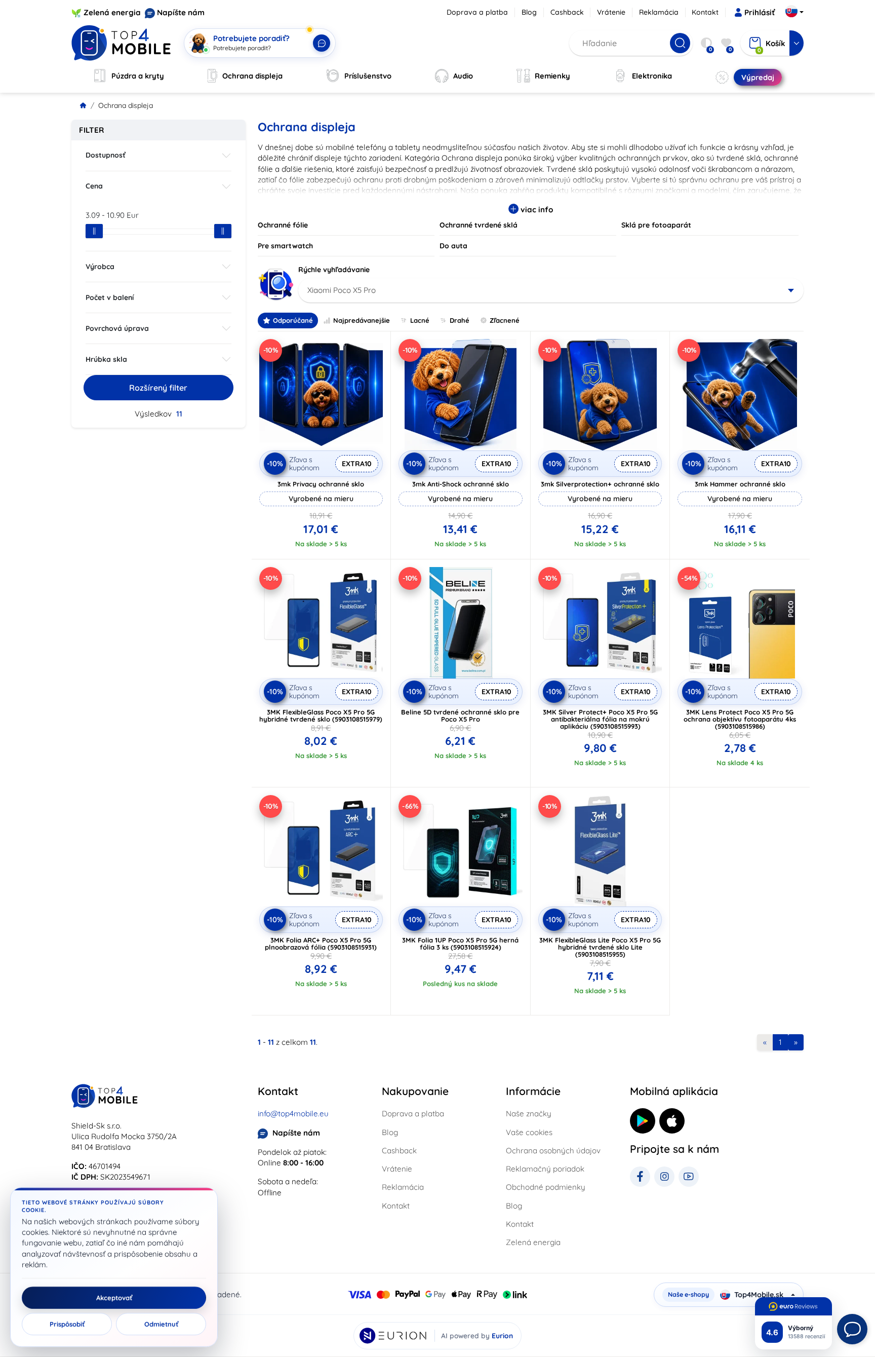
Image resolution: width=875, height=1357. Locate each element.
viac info (536, 209)
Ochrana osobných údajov (553, 1150)
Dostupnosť (106, 155)
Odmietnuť (161, 1324)
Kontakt (705, 12)
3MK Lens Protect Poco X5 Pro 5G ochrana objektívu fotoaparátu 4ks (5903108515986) (740, 719)
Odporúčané (293, 320)
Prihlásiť (759, 12)
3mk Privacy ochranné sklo (320, 484)
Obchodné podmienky (545, 1187)
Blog (529, 12)
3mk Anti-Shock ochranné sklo (460, 484)
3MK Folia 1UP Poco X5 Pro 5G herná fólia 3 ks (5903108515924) (460, 943)
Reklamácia (659, 12)
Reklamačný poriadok (545, 1169)
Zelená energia (112, 12)
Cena (94, 186)
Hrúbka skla (106, 359)
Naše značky (528, 1113)
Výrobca (100, 266)
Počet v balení (110, 297)
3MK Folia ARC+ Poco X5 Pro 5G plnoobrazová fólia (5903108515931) (321, 943)
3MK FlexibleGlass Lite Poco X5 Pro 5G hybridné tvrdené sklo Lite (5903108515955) (600, 947)
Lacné (419, 320)
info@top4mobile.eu (293, 1113)
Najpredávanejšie (361, 320)
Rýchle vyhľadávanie (334, 269)
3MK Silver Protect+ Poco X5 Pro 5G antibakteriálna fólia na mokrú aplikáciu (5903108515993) (600, 719)
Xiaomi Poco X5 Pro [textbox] (341, 290)
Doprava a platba (477, 12)
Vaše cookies (529, 1132)
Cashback (567, 12)
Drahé (459, 320)
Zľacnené (505, 320)
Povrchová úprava (117, 328)
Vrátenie (611, 12)
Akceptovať (114, 1298)
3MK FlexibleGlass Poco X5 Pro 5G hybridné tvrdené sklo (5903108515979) (320, 715)
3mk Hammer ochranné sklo (740, 484)
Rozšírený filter (158, 388)
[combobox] (551, 290)
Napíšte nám (181, 12)
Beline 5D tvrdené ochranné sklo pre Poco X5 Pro (460, 715)
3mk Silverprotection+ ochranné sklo (600, 484)
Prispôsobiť (67, 1324)
